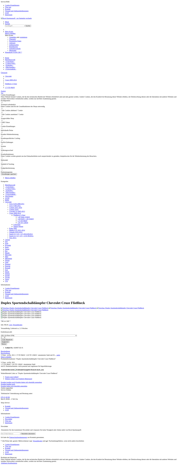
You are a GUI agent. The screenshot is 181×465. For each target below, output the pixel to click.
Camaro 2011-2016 (15, 207)
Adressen (12, 43)
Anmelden (13, 37)
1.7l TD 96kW (22, 221)
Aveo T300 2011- (15, 206)
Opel (6, 262)
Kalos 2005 (13, 228)
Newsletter (8, 419)
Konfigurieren (12, 463)
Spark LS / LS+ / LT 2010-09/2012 (21, 234)
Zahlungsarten (14, 45)
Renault (7, 268)
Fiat (6, 241)
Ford (6, 243)
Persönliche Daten (15, 41)
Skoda (7, 272)
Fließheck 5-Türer (19, 215)
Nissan (7, 260)
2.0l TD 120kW (23, 223)
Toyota (7, 277)
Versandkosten (37, 441)
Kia (6, 251)
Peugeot (7, 264)
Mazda (7, 253)
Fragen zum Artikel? (12, 377)
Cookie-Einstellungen (12, 5)
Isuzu (7, 247)
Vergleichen (5, 342)
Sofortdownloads (15, 48)
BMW (7, 200)
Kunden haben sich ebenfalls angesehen (29, 382)
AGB (7, 13)
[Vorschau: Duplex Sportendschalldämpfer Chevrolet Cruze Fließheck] (25, 308)
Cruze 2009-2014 (15, 213)
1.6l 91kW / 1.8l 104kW (26, 219)
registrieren (23, 37)
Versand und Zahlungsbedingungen (16, 11)
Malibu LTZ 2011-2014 (17, 230)
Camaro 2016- (14, 209)
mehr (58, 355)
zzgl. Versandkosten (15, 325)
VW (6, 281)
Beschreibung (5, 351)
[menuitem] (92, 5)
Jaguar (7, 249)
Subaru (7, 274)
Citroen (7, 240)
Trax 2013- (13, 238)
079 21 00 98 (5, 397)
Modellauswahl (10, 185)
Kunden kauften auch (8, 382)
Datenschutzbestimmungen (18, 437)
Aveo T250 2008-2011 (16, 204)
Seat (6, 270)
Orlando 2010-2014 (15, 232)
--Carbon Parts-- (10, 189)
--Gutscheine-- (10, 187)
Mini (6, 257)
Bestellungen (13, 47)
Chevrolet (8, 202)
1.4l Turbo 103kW (24, 217)
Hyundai (8, 245)
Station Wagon (18, 226)
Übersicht (12, 39)
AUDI (7, 198)
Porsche (7, 266)
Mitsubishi (8, 258)
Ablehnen (4, 463)
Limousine (16, 224)
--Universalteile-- (10, 194)
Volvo (7, 279)
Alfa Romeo (9, 196)
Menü (7, 22)
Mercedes (8, 255)
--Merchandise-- (10, 192)
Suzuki (7, 275)
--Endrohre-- (9, 191)
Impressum (8, 15)
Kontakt (7, 9)
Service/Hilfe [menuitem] (14, 8)
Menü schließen (10, 33)
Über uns (8, 7)
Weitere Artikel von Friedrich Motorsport (18, 379)
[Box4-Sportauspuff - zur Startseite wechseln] (16, 18)
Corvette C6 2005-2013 (17, 211)
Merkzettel (12, 50)
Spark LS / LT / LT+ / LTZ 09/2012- (21, 236)
